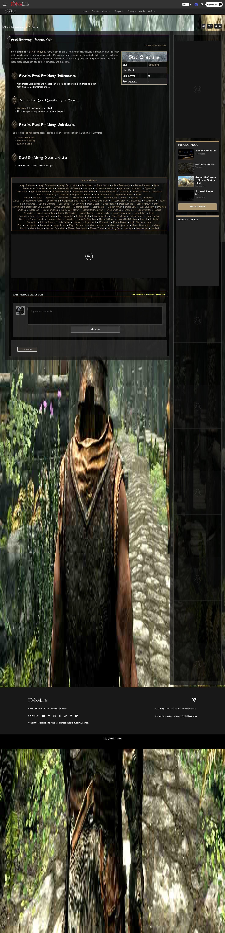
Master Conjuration (119, 225)
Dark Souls (64, 203)
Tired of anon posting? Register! (148, 294)
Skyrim (41, 51)
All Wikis (38, 709)
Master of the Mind (55, 228)
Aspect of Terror (140, 191)
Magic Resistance (77, 225)
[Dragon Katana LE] (186, 154)
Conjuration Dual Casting (74, 200)
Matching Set (113, 228)
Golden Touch (136, 215)
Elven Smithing (24, 143)
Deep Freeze (109, 203)
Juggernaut (90, 222)
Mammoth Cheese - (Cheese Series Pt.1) (205, 180)
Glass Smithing (118, 215)
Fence (33, 215)
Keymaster (104, 222)
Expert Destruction (67, 212)
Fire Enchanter (65, 215)
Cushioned (149, 200)
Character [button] (106, 11)
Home (30, 709)
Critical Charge (118, 200)
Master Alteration (98, 225)
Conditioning (53, 200)
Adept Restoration (121, 185)
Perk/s (28, 132)
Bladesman (78, 197)
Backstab (37, 197)
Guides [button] (150, 11)
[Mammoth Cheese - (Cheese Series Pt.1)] (186, 182)
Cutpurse (30, 203)
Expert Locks (103, 212)
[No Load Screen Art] (186, 195)
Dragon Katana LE (205, 150)
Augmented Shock (124, 194)
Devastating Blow (62, 206)
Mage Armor (60, 225)
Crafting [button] (131, 11)
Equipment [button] (119, 11)
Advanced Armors (141, 185)
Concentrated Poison (33, 200)
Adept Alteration (27, 185)
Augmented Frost (102, 194)
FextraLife (159, 716)
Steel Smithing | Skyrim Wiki (31, 40)
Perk (33, 51)
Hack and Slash (54, 219)
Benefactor (64, 197)
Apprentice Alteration (105, 188)
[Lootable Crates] (186, 168)
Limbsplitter (31, 225)
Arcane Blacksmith (26, 137)
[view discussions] (203, 26)
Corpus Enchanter (99, 200)
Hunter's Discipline (87, 219)
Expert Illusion (86, 212)
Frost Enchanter (100, 215)
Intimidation (64, 222)
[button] (187, 4)
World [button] (141, 11)
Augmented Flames (81, 194)
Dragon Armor (115, 206)
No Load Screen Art (204, 193)
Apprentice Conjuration (130, 188)
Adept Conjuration (47, 185)
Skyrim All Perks (89, 180)
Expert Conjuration (46, 212)
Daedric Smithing (47, 203)
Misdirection (142, 228)
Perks (35, 27)
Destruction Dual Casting (38, 206)
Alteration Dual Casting (69, 188)
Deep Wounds (126, 203)
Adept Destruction (68, 185)
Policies (192, 709)
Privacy (185, 709)
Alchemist (40, 188)
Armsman (124, 191)
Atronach (64, 194)
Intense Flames (47, 222)
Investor (77, 222)
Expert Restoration (122, 212)
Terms (177, 709)
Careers (169, 709)
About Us (55, 709)
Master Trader (97, 228)
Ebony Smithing (50, 209)
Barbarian (50, 197)
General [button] (95, 11)
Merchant (128, 228)
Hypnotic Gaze (106, 219)
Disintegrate (98, 206)
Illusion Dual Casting (127, 219)
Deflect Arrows (144, 203)
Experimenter (144, 209)
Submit (96, 329)
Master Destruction (141, 225)
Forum (46, 709)
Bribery (124, 197)
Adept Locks (103, 185)
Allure (51, 188)
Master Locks (36, 228)
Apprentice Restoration (84, 191)
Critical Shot (135, 200)
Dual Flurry (130, 206)
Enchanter (129, 209)
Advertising (159, 709)
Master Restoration (77, 228)
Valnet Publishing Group (186, 716)
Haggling (70, 219)
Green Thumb (36, 219)
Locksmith (45, 225)
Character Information (15, 27)
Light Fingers (136, 222)
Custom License (80, 723)
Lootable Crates (205, 164)
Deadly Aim (78, 203)
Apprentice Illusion (40, 191)
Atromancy (51, 194)
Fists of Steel (82, 215)
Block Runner (93, 197)
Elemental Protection (93, 209)
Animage (87, 188)
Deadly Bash (93, 203)
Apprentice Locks (60, 191)
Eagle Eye (34, 209)
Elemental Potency (70, 209)
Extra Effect (140, 212)
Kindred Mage (120, 222)
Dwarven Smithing (26, 140)
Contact (63, 709)
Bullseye (135, 197)
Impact (143, 219)
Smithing (153, 64)
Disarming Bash (81, 206)
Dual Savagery (146, 206)
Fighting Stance (47, 215)
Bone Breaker (110, 197)
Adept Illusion (86, 185)
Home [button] (85, 11)
